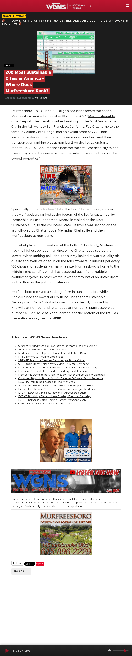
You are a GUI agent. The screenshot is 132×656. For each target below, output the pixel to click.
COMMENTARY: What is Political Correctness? (46, 403)
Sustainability (33, 506)
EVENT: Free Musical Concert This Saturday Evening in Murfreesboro (59, 389)
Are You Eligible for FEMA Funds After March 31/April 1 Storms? (55, 385)
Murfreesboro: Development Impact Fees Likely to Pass (52, 353)
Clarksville (59, 499)
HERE (56, 318)
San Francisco (109, 502)
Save (41, 563)
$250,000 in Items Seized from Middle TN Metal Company (53, 364)
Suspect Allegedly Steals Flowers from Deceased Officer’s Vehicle (57, 346)
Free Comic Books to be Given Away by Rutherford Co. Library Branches (61, 374)
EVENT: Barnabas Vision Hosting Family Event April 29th (52, 400)
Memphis (95, 499)
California (25, 499)
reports (94, 502)
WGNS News (41, 98)
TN (62, 506)
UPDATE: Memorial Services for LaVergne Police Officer (51, 360)
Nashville (68, 502)
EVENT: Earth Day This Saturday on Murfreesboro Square (52, 392)
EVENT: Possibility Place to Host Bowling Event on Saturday (54, 396)
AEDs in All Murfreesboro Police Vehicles (42, 349)
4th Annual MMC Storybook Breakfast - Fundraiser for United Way (57, 367)
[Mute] (109, 650)
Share (18, 563)
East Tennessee (77, 499)
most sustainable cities (26, 502)
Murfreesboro (51, 502)
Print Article (21, 571)
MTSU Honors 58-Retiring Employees (40, 356)
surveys (17, 506)
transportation (75, 506)
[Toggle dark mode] (90, 6)
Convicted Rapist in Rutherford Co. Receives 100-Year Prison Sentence (60, 378)
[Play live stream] (7, 650)
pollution (81, 502)
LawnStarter (100, 142)
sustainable (50, 506)
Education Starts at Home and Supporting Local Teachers (52, 371)
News (9, 65)
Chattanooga (42, 499)
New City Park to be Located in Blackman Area (46, 382)
